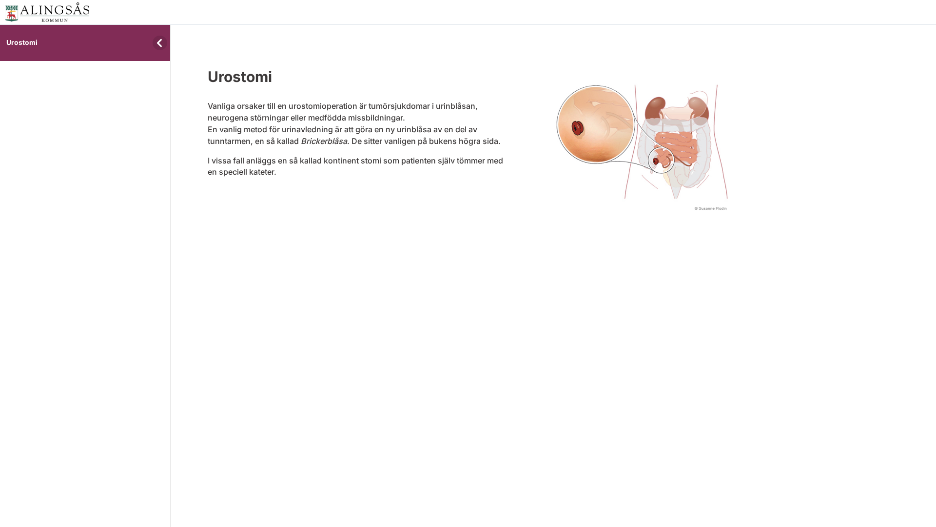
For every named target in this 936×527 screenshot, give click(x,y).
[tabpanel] (468, 126)
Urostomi (22, 42)
